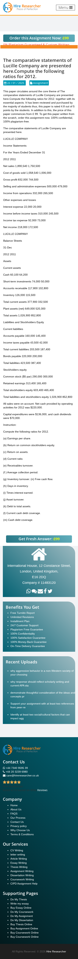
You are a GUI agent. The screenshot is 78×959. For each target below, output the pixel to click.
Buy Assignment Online (24, 928)
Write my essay (19, 903)
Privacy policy (18, 826)
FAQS (13, 813)
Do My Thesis (18, 899)
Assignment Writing (22, 871)
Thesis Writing (18, 866)
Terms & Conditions (22, 834)
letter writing (17, 854)
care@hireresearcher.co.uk (22, 775)
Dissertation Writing (22, 875)
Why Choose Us (20, 830)
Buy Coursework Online (24, 932)
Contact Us (17, 821)
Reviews (42, 790)
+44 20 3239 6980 (17, 771)
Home (14, 805)
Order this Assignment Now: (39, 38)
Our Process (17, 817)
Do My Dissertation (21, 920)
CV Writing (16, 850)
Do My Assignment (21, 916)
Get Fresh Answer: (39, 538)
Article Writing (18, 858)
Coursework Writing (22, 879)
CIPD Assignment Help (23, 883)
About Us (15, 809)
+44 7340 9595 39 (16, 767)
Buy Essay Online (20, 907)
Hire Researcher (56, 951)
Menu (63, 7)
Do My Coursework (21, 911)
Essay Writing (18, 862)
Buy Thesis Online (21, 924)
